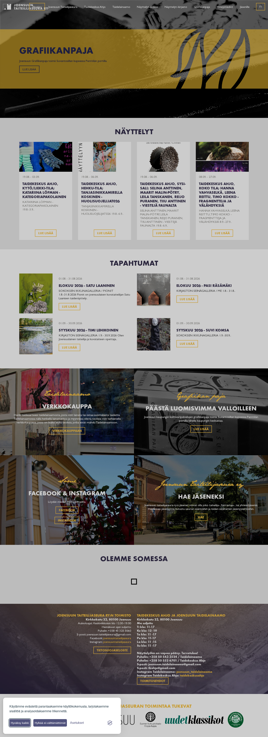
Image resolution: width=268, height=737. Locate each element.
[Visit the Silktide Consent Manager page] (110, 723)
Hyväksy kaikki (20, 722)
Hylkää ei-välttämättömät (50, 722)
